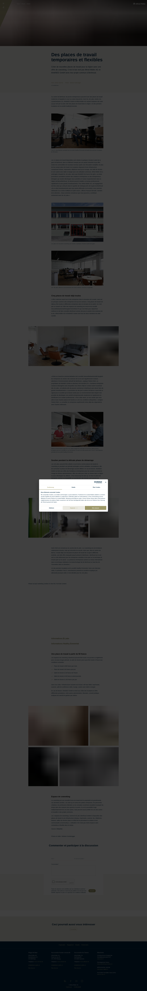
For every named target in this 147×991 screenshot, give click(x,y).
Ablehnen (51, 508)
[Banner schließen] (105, 482)
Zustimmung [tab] (50, 487)
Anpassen (72, 508)
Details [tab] (73, 487)
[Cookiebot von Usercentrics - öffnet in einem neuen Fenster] (95, 482)
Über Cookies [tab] (96, 487)
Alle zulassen (95, 508)
